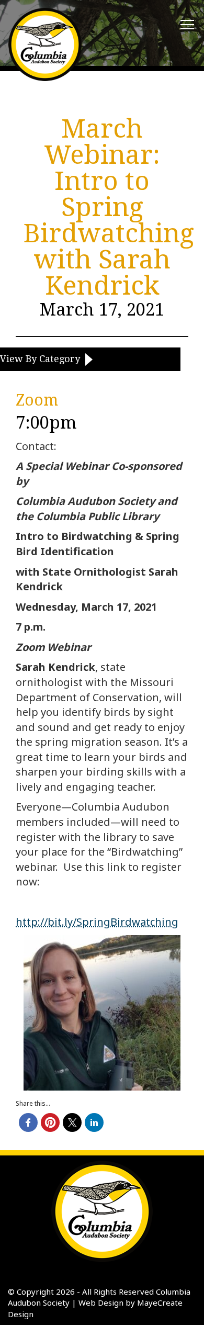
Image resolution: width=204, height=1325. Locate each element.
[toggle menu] (187, 25)
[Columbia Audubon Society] (45, 44)
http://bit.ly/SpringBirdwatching (97, 922)
